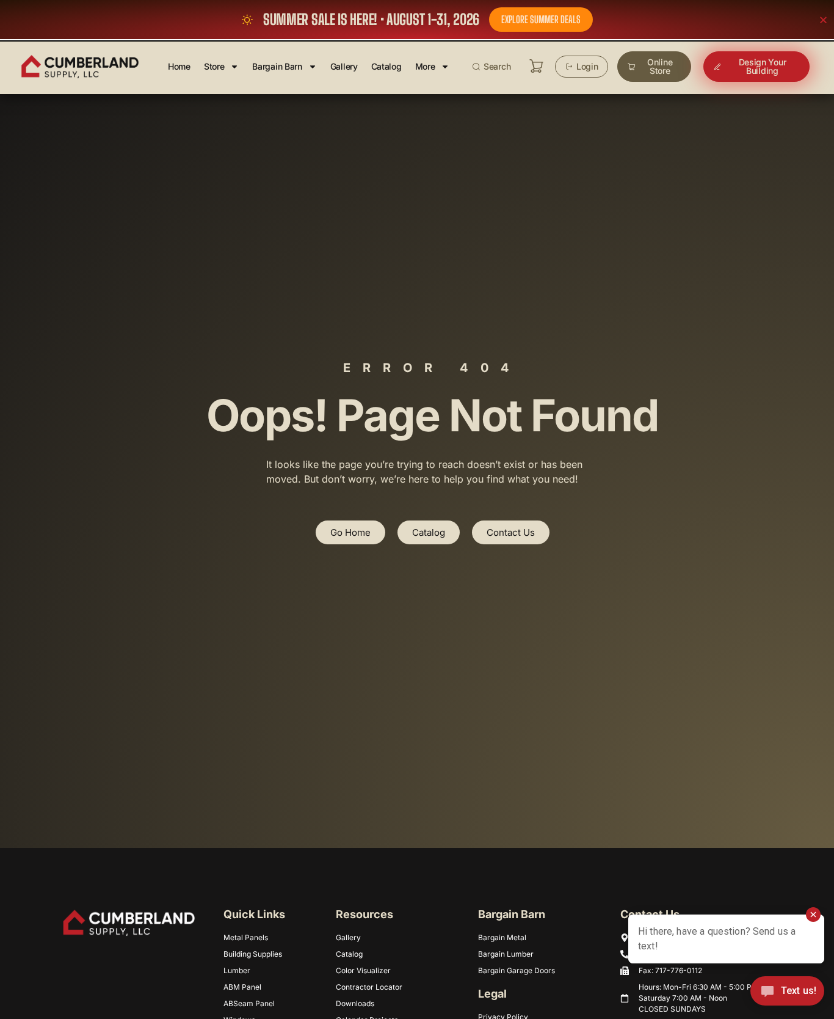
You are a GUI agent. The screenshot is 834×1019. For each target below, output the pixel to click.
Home (179, 66)
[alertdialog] (417, 19)
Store (214, 66)
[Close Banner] (823, 19)
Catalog (386, 66)
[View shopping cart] (536, 66)
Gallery (344, 66)
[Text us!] (787, 994)
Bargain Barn (277, 66)
